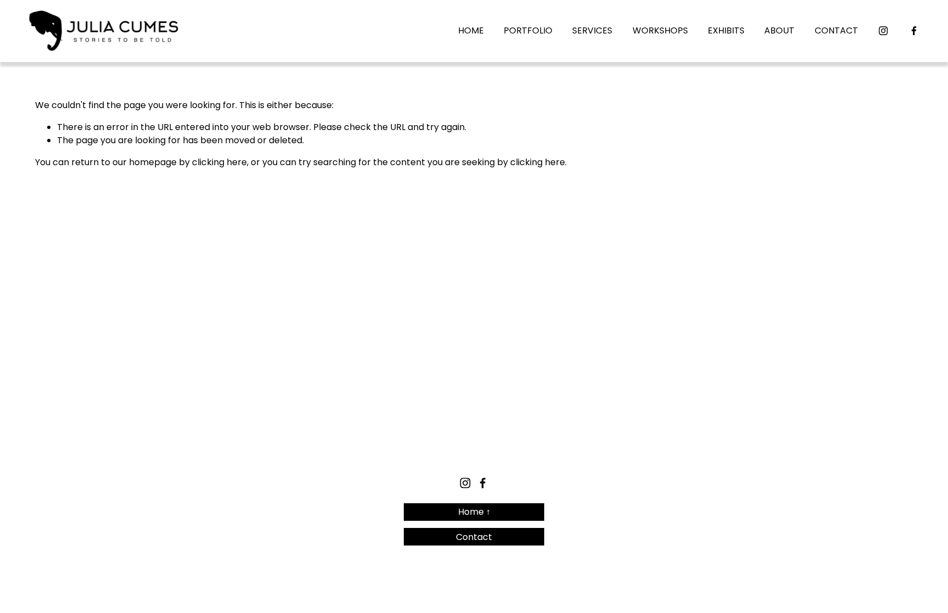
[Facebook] (914, 30)
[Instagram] (883, 30)
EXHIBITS (726, 30)
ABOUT (779, 30)
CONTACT (836, 30)
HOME (471, 30)
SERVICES (592, 30)
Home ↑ (474, 511)
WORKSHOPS (660, 30)
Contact (474, 537)
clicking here (219, 162)
